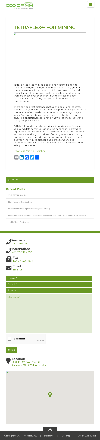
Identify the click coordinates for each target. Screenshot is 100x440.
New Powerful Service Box (20, 202)
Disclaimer (49, 436)
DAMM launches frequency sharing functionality (29, 208)
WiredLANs (90, 436)
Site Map (66, 436)
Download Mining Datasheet (30, 151)
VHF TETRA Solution (17, 195)
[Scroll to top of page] (50, 429)
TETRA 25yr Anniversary (19, 222)
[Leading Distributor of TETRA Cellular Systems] (19, 5)
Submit (11, 349)
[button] (90, 4)
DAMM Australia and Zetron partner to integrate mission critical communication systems (47, 215)
